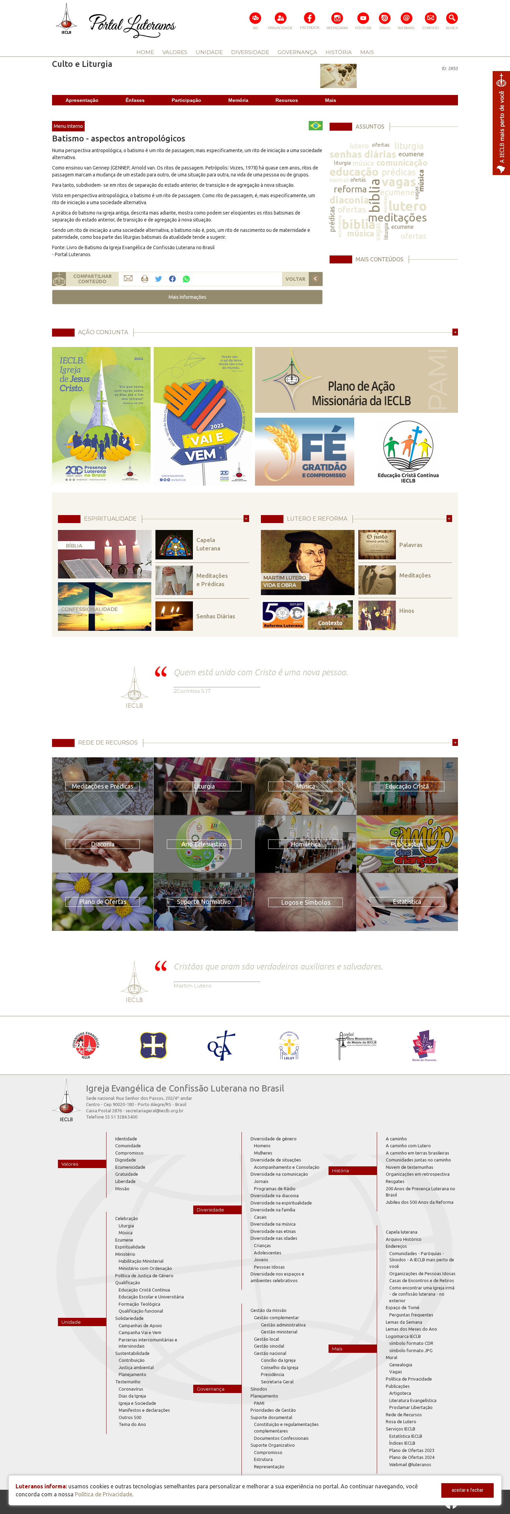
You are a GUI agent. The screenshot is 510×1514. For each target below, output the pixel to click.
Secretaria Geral (277, 1381)
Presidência (272, 1374)
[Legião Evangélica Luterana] (289, 1045)
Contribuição (132, 1360)
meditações (397, 217)
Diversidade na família (272, 1209)
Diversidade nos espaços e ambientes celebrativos (277, 1277)
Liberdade (125, 1181)
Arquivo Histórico (404, 1239)
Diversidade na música (273, 1223)
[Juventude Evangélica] (86, 1045)
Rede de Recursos (404, 1414)
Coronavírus (131, 1388)
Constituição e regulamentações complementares (286, 1427)
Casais (260, 1217)
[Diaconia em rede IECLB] (424, 1045)
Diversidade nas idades (273, 1238)
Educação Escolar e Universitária (151, 1296)
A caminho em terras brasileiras (417, 1152)
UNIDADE (209, 52)
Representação (269, 1466)
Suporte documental (271, 1417)
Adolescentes (267, 1252)
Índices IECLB (402, 1443)
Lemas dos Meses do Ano (411, 1328)
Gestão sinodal (269, 1345)
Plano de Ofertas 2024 (411, 1457)
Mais (330, 100)
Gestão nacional (270, 1353)
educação (354, 171)
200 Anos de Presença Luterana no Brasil (420, 1192)
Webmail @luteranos (410, 1464)
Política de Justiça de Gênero (144, 1275)
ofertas (381, 145)
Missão (122, 1188)
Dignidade (125, 1159)
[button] (187, 297)
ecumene (411, 153)
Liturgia (126, 1225)
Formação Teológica (139, 1304)
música (363, 163)
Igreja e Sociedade (137, 1403)
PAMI (259, 1403)
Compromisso (129, 1152)
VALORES (174, 52)
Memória (238, 100)
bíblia (374, 196)
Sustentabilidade (132, 1353)
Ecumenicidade (130, 1167)
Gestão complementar (276, 1317)
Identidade (126, 1138)
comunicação (402, 162)
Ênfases (135, 100)
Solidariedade (129, 1318)
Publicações (398, 1386)
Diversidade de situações (275, 1159)
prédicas (399, 172)
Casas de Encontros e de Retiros (421, 1280)
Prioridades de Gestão (273, 1410)
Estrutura (263, 1459)
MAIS (367, 52)
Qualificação (127, 1282)
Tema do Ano (132, 1424)
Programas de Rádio (275, 1188)
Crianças (262, 1245)
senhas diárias (363, 154)
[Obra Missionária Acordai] (356, 1045)
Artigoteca (400, 1393)
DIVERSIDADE (250, 52)
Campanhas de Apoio (140, 1325)
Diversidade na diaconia (274, 1195)
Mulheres (263, 1152)
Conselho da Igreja (279, 1367)
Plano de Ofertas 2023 (411, 1450)
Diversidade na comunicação (279, 1174)
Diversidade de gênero (273, 1138)
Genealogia (400, 1364)
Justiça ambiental (136, 1367)
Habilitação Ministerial (141, 1261)
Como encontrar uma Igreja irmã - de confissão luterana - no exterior (421, 1294)
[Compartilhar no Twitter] (158, 279)
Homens (262, 1145)
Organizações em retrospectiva (418, 1174)
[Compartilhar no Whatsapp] (186, 278)
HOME (145, 52)
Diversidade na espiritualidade (281, 1202)
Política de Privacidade (409, 1378)
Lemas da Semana (404, 1322)
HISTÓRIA (338, 52)
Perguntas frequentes (411, 1314)
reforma (350, 189)
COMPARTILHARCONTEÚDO (92, 278)
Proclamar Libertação (411, 1407)
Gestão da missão (268, 1310)
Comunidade (128, 1145)
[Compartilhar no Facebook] (172, 279)
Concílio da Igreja (278, 1360)
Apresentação (82, 100)
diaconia (349, 199)
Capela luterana (401, 1231)
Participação (186, 100)
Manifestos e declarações (144, 1410)
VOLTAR (295, 279)
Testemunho (128, 1381)
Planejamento (132, 1374)
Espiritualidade (130, 1246)
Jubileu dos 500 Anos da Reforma (419, 1202)
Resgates (395, 1181)
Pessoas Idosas (269, 1266)
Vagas (395, 1371)
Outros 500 (130, 1417)
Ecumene (124, 1239)
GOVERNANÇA (297, 52)
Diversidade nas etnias (273, 1231)
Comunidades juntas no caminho (418, 1159)
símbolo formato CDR (411, 1343)
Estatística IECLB (405, 1436)
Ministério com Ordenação (145, 1268)
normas (339, 179)
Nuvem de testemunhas (409, 1167)
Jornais (261, 1181)
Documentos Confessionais (281, 1438)
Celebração (126, 1218)
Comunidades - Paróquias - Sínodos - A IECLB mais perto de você (421, 1260)
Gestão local (266, 1339)
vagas (399, 181)
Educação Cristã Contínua (144, 1289)
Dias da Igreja (132, 1395)
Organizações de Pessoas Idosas (422, 1273)
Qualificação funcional (141, 1310)
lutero (359, 146)
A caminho (396, 1138)
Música (126, 1232)
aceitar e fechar (467, 1490)
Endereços (396, 1246)
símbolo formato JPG (411, 1350)
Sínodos (258, 1388)
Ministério (125, 1254)
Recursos (286, 100)
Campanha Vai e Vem (140, 1332)
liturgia (409, 146)
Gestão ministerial (279, 1331)
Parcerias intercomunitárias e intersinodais (148, 1343)
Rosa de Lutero (401, 1421)
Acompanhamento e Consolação (287, 1167)
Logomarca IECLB (403, 1336)
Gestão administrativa (283, 1324)
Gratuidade (126, 1174)
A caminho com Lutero (408, 1145)
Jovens (261, 1259)
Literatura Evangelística (412, 1400)
